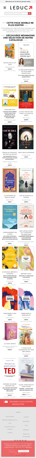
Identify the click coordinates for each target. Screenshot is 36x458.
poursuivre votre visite (23, 31)
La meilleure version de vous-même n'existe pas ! (26, 71)
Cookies (10, 432)
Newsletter (26, 421)
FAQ (26, 425)
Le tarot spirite (10, 344)
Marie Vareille (26, 392)
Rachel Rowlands (10, 67)
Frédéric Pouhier (7, 161)
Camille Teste (26, 317)
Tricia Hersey (26, 279)
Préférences (12, 451)
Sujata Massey (10, 200)
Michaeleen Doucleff (10, 120)
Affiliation (26, 430)
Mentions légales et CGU (9, 420)
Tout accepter (23, 451)
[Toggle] (3, 8)
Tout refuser (18, 453)
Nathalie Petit (10, 347)
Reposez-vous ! (26, 274)
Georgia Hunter (26, 155)
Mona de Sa (14, 346)
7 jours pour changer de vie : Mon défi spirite (26, 349)
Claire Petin (26, 79)
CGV (10, 423)
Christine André (10, 241)
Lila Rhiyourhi (6, 346)
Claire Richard (10, 317)
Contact (26, 417)
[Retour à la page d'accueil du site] (21, 8)
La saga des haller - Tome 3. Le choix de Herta (26, 113)
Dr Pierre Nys (9, 281)
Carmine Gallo (10, 393)
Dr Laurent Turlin (23, 241)
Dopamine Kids (9, 109)
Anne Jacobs (26, 117)
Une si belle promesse (26, 152)
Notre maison (10, 416)
